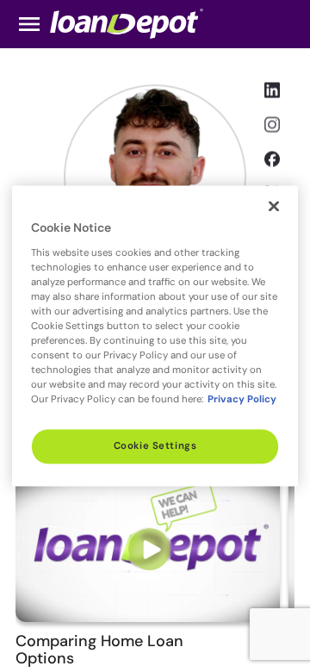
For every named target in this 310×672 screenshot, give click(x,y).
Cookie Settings (155, 446)
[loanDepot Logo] (126, 23)
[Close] (274, 206)
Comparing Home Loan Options (99, 649)
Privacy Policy (242, 400)
